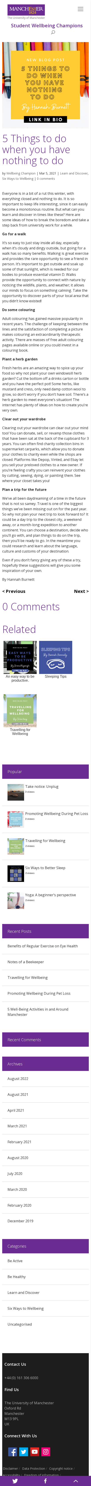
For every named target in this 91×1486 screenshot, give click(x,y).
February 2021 (19, 1141)
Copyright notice (61, 1468)
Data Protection (33, 1468)
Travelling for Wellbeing (45, 840)
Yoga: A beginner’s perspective (50, 894)
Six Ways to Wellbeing (17, 178)
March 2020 (17, 1189)
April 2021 (16, 1110)
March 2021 (17, 1126)
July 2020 (15, 1173)
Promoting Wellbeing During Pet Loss (56, 813)
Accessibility (11, 1475)
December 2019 (20, 1221)
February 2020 (19, 1205)
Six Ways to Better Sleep (45, 867)
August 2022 (18, 1078)
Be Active (15, 1260)
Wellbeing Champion (21, 173)
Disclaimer (10, 1468)
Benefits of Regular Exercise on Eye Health (43, 946)
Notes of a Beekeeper (26, 961)
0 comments (46, 178)
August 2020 (18, 1157)
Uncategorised (20, 1324)
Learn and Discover (74, 173)
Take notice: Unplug (42, 786)
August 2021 (18, 1094)
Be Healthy (17, 1276)
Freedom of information (41, 1475)
